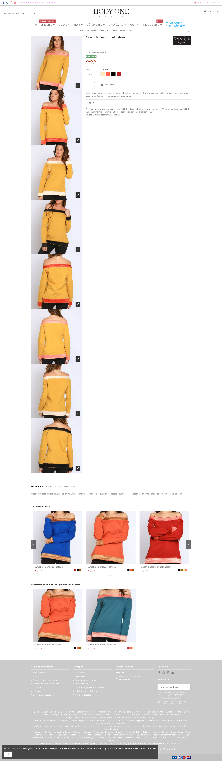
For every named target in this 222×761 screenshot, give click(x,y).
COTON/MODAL (182, 737)
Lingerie (35, 712)
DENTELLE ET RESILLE (115, 714)
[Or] (75, 570)
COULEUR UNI (155, 743)
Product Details (53, 486)
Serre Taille (69, 737)
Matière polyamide (168, 749)
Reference (90, 52)
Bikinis (136, 726)
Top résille (183, 726)
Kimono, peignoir (78, 720)
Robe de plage (111, 729)
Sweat (89, 115)
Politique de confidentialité (87, 691)
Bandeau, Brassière (107, 712)
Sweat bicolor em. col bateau (102, 644)
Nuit (37, 720)
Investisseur (80, 676)
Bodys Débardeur (123, 717)
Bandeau (87, 732)
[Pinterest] (93, 103)
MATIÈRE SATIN (150, 714)
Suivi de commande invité (45, 680)
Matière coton (153, 720)
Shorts (107, 735)
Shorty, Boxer (177, 732)
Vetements (46, 743)
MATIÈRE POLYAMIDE (169, 714)
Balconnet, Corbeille (86, 712)
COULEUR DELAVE (173, 743)
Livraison (37, 687)
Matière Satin (105, 717)
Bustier (58, 737)
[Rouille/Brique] (126, 570)
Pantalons (118, 735)
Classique (88, 726)
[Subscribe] (187, 687)
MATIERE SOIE (142, 737)
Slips (155, 726)
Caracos (98, 735)
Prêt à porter (129, 735)
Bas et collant (115, 737)
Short (111, 720)
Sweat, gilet (90, 743)
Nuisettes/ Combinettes (80, 735)
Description (37, 486)
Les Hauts (58, 726)
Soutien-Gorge (57, 712)
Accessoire (101, 737)
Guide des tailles (83, 683)
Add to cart (110, 84)
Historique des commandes (46, 683)
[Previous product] (188, 31)
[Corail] (80, 570)
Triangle (120, 732)
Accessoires (130, 737)
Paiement (37, 691)
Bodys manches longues (144, 717)
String (178, 712)
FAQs (35, 676)
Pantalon (120, 720)
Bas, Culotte (157, 712)
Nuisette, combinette (57, 720)
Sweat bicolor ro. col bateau (49, 644)
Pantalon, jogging (125, 743)
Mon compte (52, 2)
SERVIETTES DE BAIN (116, 723)
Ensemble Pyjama (135, 720)
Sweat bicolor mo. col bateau (106, 115)
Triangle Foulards (114, 726)
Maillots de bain (176, 735)
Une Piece (162, 726)
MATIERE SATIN (112, 740)
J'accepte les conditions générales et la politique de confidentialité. (174, 702)
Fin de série (37, 732)
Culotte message (53, 735)
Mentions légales (83, 695)
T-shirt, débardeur (73, 743)
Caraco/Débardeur (97, 720)
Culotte (169, 712)
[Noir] (73, 570)
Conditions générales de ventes (89, 687)
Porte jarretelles (58, 714)
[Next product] (190, 31)
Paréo (172, 726)
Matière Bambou (89, 717)
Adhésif (148, 712)
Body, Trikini (72, 714)
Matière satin (168, 720)
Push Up (70, 712)
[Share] (86, 103)
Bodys (69, 717)
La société (79, 672)
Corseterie (47, 737)
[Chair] (78, 570)
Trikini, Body (132, 732)
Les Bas (126, 726)
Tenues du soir (161, 735)
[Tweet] (90, 103)
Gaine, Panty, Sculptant (91, 714)
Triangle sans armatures (130, 712)
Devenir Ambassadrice (31, 2)
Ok (8, 754)
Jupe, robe (142, 743)
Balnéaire (37, 726)
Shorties (146, 726)
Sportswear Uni (144, 735)
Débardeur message (84, 737)
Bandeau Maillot (73, 726)
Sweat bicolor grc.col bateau (155, 566)
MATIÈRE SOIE (134, 714)
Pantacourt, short (106, 743)
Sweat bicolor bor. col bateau (49, 566)
